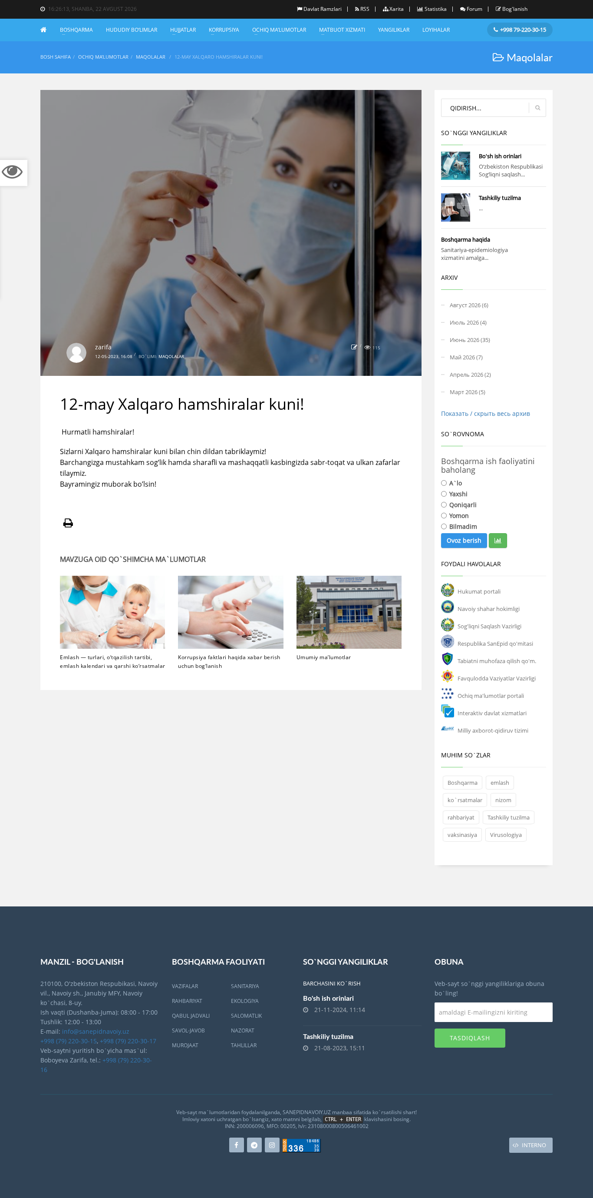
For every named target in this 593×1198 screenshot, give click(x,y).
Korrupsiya (224, 29)
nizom (503, 800)
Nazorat (242, 1030)
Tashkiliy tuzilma (500, 198)
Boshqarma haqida (465, 239)
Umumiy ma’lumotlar (323, 657)
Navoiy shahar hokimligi (489, 609)
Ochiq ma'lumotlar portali (491, 696)
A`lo (455, 483)
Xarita (396, 9)
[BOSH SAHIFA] (46, 29)
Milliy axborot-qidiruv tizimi (493, 730)
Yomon (459, 515)
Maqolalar (150, 56)
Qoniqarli (463, 505)
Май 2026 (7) (466, 357)
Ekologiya (245, 1001)
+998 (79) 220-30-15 (68, 1041)
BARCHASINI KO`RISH (332, 983)
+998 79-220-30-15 (523, 29)
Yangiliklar (393, 29)
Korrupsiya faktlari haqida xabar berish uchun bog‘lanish (229, 662)
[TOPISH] (537, 108)
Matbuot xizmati (342, 29)
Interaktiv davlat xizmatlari (492, 713)
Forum (474, 9)
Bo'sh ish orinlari (500, 156)
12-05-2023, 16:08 (113, 356)
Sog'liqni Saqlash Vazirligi (489, 626)
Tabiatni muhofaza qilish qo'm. (497, 661)
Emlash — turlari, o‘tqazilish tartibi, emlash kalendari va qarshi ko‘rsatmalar (112, 662)
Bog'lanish (514, 9)
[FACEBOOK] (236, 1145)
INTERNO (534, 1145)
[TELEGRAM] (254, 1145)
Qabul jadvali (191, 1015)
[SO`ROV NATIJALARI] (498, 540)
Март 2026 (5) (467, 392)
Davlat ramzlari (322, 9)
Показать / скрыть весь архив (485, 413)
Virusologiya (506, 835)
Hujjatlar (183, 29)
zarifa (103, 347)
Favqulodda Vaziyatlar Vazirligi (497, 678)
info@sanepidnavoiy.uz (95, 1031)
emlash (500, 782)
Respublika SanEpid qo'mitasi (495, 643)
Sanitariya (245, 986)
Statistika (436, 9)
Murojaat (185, 1045)
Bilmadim (463, 526)
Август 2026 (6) (469, 305)
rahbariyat (461, 817)
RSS (364, 9)
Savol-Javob (188, 1030)
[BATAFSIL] (456, 166)
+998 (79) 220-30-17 (128, 1041)
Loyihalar (436, 29)
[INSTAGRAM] (272, 1145)
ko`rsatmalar (465, 800)
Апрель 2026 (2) (470, 374)
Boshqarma (76, 29)
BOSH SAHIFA (55, 56)
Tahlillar (244, 1045)
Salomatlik (246, 1015)
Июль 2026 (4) (468, 322)
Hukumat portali (479, 591)
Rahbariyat (187, 1001)
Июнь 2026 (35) (470, 340)
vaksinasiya (462, 835)
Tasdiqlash (470, 1038)
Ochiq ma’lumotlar (279, 29)
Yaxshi (458, 494)
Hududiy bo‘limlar (131, 29)
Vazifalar (185, 986)
